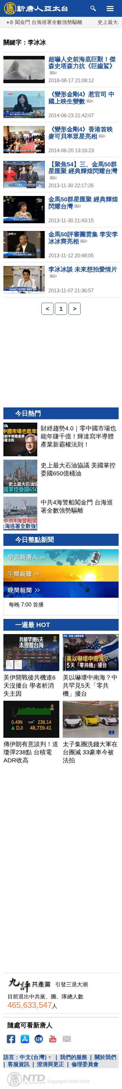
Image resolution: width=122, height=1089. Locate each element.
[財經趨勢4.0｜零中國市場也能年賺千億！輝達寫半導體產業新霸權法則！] (20, 439)
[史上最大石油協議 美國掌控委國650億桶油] (20, 476)
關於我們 (105, 1057)
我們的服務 (73, 1057)
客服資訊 (18, 1064)
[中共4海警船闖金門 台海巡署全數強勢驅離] (20, 513)
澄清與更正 (50, 1064)
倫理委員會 (85, 1064)
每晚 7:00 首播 (26, 604)
